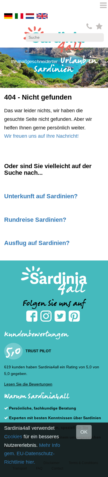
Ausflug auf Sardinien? (37, 242)
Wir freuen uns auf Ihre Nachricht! (41, 136)
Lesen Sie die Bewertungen (28, 384)
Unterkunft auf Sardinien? (41, 196)
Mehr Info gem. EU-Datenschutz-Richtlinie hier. (32, 453)
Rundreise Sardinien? (35, 219)
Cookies (13, 436)
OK (84, 432)
